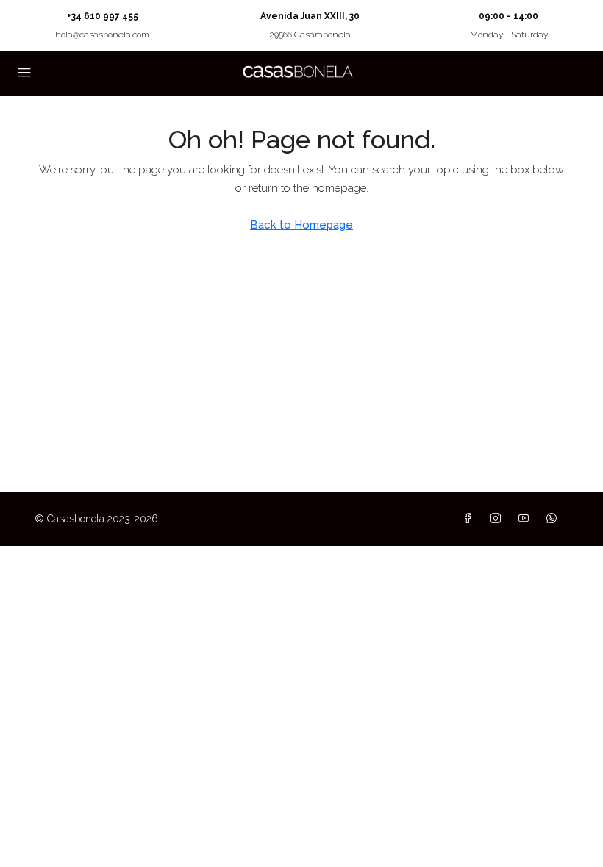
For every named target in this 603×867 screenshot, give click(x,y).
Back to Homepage (301, 224)
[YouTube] (526, 519)
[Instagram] (498, 519)
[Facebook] (471, 519)
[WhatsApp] (554, 519)
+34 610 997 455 (102, 16)
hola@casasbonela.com (102, 34)
